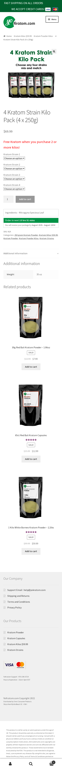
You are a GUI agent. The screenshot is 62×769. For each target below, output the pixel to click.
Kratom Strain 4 (11, 184)
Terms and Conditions (18, 601)
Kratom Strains (47, 238)
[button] (54, 51)
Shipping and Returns (18, 595)
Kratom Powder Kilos (43, 36)
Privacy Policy (14, 607)
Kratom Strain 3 (11, 174)
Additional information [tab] (15, 253)
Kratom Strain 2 (11, 164)
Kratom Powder (10, 238)
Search (31, 764)
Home (9, 36)
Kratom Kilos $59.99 (23, 36)
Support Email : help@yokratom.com (26, 589)
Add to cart (25, 199)
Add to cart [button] (31, 366)
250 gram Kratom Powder (26, 235)
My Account (10, 764)
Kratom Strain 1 (11, 154)
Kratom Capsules (16, 638)
